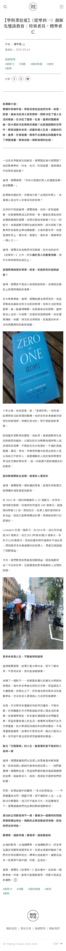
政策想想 (10, 59)
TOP (58, 944)
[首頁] (33, 7)
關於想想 (11, 928)
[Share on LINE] (27, 78)
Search (5, 7)
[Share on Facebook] (14, 78)
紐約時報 (37, 64)
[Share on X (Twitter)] (21, 78)
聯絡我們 (54, 928)
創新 (9, 68)
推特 (51, 64)
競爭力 (10, 64)
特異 (23, 64)
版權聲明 (40, 928)
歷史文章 (26, 928)
